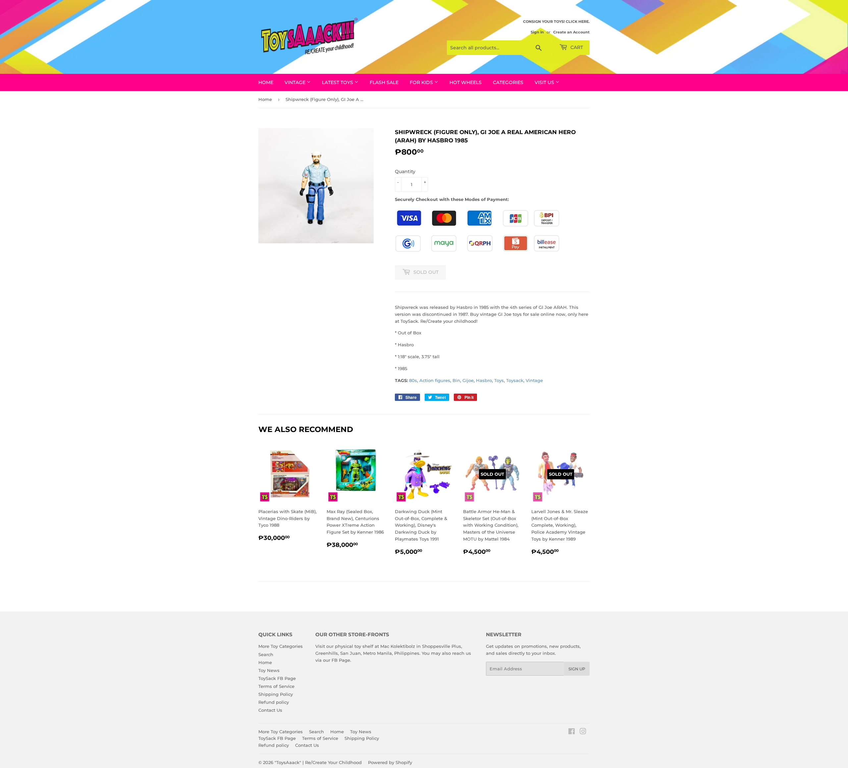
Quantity (405, 171)
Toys (499, 380)
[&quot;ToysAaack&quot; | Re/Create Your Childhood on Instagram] (583, 732)
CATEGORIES (508, 82)
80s (413, 380)
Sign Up (576, 668)
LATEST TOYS (338, 82)
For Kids (422, 82)
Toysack (514, 380)
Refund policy (273, 702)
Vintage (534, 380)
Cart (576, 47)
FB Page (341, 660)
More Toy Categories (280, 646)
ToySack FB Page (277, 678)
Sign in (537, 32)
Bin (456, 380)
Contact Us (270, 710)
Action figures (434, 380)
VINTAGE (296, 82)
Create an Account (571, 32)
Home (265, 82)
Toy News (269, 670)
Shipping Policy (275, 694)
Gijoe (468, 380)
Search (265, 654)
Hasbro (484, 380)
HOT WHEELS (466, 82)
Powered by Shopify (390, 762)
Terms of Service (276, 686)
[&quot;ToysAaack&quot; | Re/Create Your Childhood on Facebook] (571, 732)
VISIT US (545, 82)
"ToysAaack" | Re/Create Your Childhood (318, 762)
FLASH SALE (384, 82)
